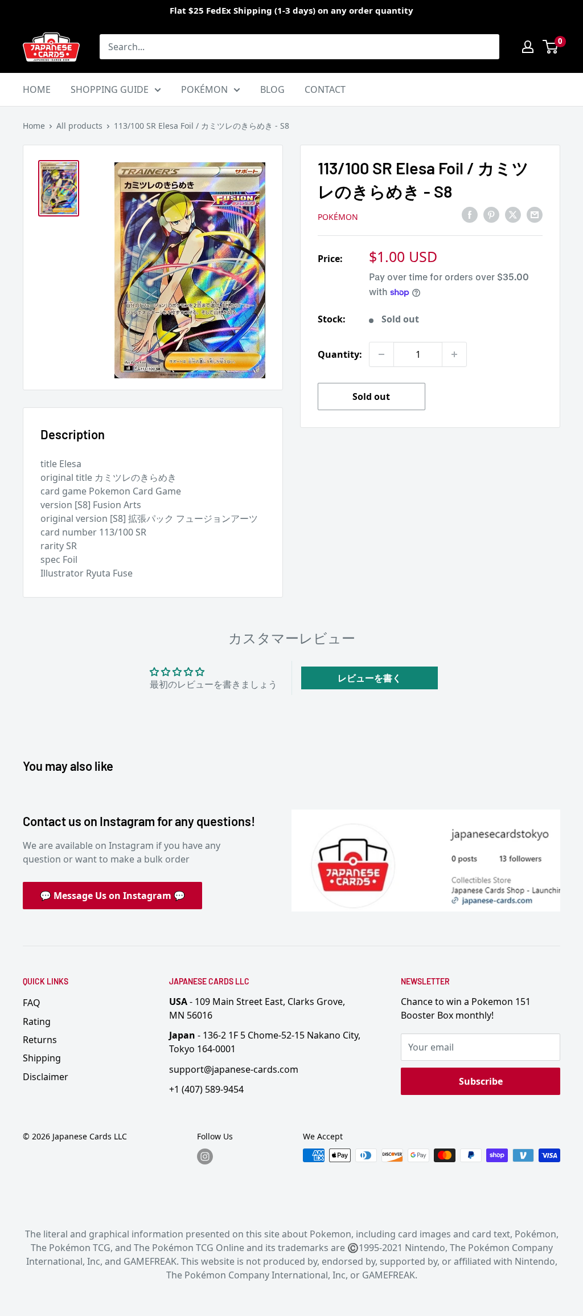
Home (34, 125)
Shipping (42, 1058)
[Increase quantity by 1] (454, 354)
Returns (40, 1039)
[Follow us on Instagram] (205, 1156)
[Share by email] (535, 215)
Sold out (371, 396)
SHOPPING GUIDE (110, 89)
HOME (37, 89)
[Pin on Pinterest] (491, 215)
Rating (37, 1021)
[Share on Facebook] (470, 215)
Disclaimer (45, 1076)
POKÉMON (204, 89)
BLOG (272, 89)
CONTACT (325, 89)
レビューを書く (369, 678)
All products (79, 125)
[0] (551, 47)
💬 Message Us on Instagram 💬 (112, 895)
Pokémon (338, 216)
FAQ (31, 1002)
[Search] (485, 46)
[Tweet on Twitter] (513, 215)
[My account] (527, 46)
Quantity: (340, 354)
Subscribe (481, 1081)
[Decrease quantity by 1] (381, 354)
